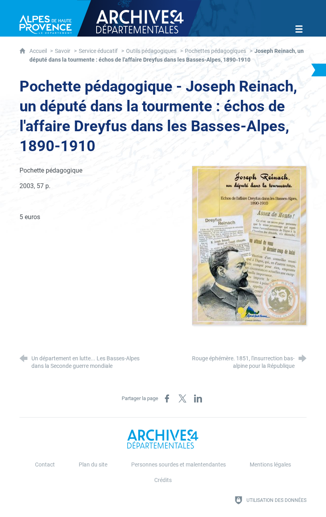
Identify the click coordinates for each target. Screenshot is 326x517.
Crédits (163, 480)
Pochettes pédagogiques (215, 51)
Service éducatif (98, 51)
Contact (45, 464)
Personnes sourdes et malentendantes (178, 464)
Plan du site (93, 464)
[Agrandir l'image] (249, 245)
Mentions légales (270, 464)
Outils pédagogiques (151, 51)
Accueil (38, 51)
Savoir (62, 51)
